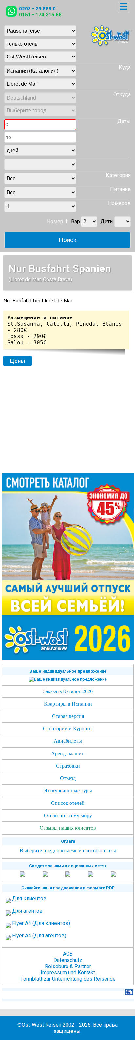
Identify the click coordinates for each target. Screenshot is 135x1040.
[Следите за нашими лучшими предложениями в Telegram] (90, 874)
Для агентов (27, 911)
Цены (17, 361)
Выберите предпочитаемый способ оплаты (68, 850)
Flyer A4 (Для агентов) (39, 936)
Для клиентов (29, 898)
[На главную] (111, 45)
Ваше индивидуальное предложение (67, 671)
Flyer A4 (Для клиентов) (41, 923)
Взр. (76, 222)
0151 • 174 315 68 (40, 15)
